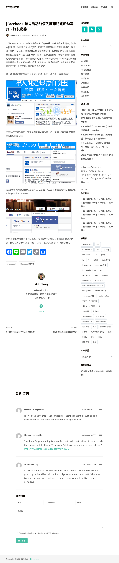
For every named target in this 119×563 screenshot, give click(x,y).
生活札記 (85, 78)
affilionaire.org (31, 464)
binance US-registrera (34, 409)
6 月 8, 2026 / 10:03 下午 (89, 409)
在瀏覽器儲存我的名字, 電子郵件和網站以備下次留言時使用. (39, 533)
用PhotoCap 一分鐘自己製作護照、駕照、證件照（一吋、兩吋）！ (95, 146)
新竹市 (84, 332)
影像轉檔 (85, 326)
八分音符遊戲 (87, 316)
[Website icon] (41, 306)
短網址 (84, 337)
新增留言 (21, 511)
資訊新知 (35, 35)
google (103, 255)
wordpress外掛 (88, 296)
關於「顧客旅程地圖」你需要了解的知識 (96, 120)
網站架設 (85, 91)
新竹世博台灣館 (105, 326)
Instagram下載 (100, 265)
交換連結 (84, 7)
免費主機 (85, 311)
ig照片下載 (106, 260)
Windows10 (99, 280)
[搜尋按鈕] (110, 46)
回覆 (100, 409)
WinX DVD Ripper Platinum (92, 285)
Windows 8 (86, 280)
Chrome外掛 (87, 249)
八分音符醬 (100, 316)
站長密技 (85, 87)
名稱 (20, 502)
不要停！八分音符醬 (89, 301)
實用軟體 (85, 73)
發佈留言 (21, 540)
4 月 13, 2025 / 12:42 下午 (89, 464)
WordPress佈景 (100, 290)
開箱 (100, 337)
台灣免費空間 (101, 321)
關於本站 (94, 7)
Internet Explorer (89, 270)
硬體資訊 (85, 82)
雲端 (94, 342)
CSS (97, 249)
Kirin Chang (35, 559)
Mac (101, 270)
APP (97, 244)
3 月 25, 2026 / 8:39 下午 (89, 435)
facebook (86, 255)
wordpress (86, 290)
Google (84, 60)
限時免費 (85, 342)
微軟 (94, 326)
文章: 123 (41, 311)
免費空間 (96, 311)
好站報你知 (86, 69)
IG (88, 260)
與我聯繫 (104, 7)
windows (105, 275)
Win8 (96, 275)
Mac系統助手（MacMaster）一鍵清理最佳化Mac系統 (97, 128)
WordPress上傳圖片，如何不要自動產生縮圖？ (97, 156)
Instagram (86, 265)
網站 (79, 502)
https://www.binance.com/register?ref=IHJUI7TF (48, 448)
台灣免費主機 (87, 321)
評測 (92, 337)
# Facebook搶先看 (27, 264)
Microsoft (86, 275)
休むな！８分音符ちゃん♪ (92, 306)
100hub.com (87, 244)
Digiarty (106, 249)
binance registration (33, 435)
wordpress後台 (103, 296)
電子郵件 (52, 502)
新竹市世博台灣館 (97, 332)
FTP (95, 255)
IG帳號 (95, 260)
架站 (109, 332)
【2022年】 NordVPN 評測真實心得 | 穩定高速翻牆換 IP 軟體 (97, 111)
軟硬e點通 (12, 7)
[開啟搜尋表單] (112, 7)
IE (83, 260)
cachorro (87, 198)
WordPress (86, 65)
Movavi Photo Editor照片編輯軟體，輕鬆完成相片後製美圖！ (96, 136)
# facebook (11, 264)
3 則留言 (43, 35)
